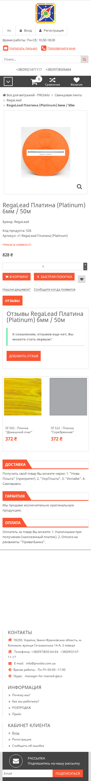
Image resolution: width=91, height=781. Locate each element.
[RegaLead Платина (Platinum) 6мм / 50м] (79, 186)
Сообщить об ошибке (28, 746)
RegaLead (21, 221)
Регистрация (21, 739)
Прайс (16, 714)
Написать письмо (23, 48)
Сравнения (52, 84)
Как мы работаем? (25, 701)
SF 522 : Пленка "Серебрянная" (62, 430)
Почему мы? (21, 695)
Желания (76, 84)
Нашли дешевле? (17, 289)
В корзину (19, 276)
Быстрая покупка (56, 276)
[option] (45, 152)
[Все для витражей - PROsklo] (45, 13)
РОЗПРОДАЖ (21, 708)
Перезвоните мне (61, 48)
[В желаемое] (81, 279)
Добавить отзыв (23, 356)
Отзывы (12, 300)
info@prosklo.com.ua (41, 663)
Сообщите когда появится (54, 289)
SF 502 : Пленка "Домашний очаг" (18, 430)
